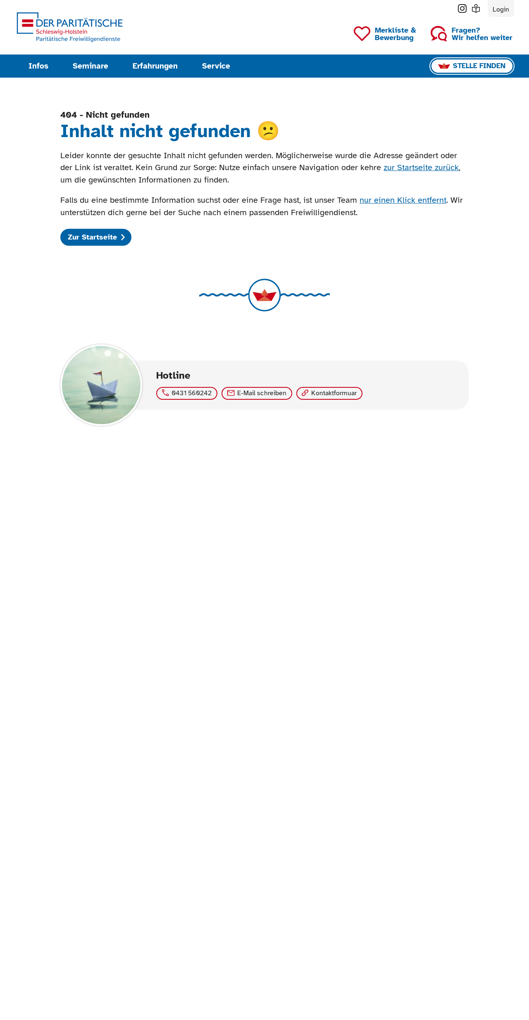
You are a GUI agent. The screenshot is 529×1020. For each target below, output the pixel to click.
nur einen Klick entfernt (403, 200)
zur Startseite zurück (421, 167)
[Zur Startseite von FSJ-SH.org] (70, 27)
